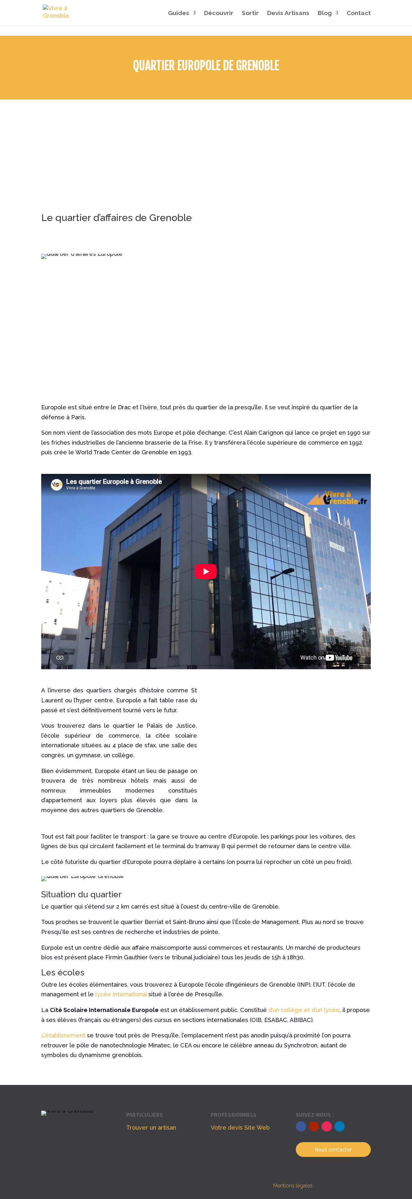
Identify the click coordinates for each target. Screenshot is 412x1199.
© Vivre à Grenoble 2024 (119, 1186)
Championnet (280, 294)
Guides (178, 13)
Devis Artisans (288, 13)
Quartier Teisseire (287, 336)
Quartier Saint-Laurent (293, 319)
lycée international (121, 994)
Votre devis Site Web (240, 1127)
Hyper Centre (281, 269)
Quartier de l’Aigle (287, 327)
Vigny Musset (280, 344)
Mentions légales (293, 1186)
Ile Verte (274, 277)
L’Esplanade (278, 311)
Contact (359, 13)
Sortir (250, 13)
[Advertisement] (206, 148)
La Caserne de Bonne (292, 286)
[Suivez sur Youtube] (314, 1126)
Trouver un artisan (151, 1127)
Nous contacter (333, 1149)
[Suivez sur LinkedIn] (339, 1126)
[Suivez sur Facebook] (301, 1126)
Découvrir (218, 13)
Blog (325, 13)
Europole (274, 261)
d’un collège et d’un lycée (304, 1010)
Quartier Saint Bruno (290, 302)
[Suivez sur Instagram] (327, 1126)
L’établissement (63, 1035)
